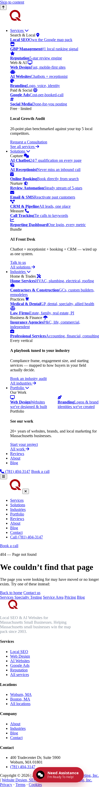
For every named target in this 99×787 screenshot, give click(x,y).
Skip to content (12, 2)
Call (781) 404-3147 (26, 537)
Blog (14, 463)
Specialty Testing (28, 597)
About (15, 458)
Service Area (53, 597)
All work (18, 449)
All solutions (20, 267)
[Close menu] (25, 491)
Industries (18, 271)
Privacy (6, 784)
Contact (16, 532)
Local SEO (19, 651)
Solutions (18, 151)
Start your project (24, 444)
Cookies (35, 784)
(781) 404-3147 (17, 471)
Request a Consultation (28, 142)
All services (19, 674)
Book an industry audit (28, 378)
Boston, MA (20, 699)
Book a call (40, 471)
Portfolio (17, 388)
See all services (23, 146)
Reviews (17, 453)
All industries (21, 383)
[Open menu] (3, 476)
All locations (20, 704)
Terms (20, 784)
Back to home (11, 593)
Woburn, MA (21, 694)
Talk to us (18, 262)
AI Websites (20, 661)
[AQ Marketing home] (10, 22)
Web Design (20, 656)
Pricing (70, 597)
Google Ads (19, 665)
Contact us (31, 593)
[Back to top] (3, 7)
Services (17, 30)
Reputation (19, 670)
